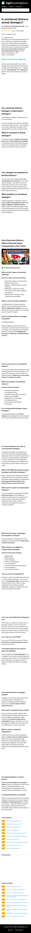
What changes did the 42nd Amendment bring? (16, 906)
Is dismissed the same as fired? (14, 824)
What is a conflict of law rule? (13, 886)
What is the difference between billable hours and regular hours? (17, 896)
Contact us (19, 6)
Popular (11, 6)
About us (10, 930)
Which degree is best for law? (13, 827)
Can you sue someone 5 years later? (15, 889)
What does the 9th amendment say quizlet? (17, 842)
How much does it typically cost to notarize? (17, 902)
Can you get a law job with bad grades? (16, 899)
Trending (4, 6)
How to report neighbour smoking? (15, 916)
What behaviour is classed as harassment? (17, 913)
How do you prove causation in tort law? (16, 833)
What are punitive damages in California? (16, 836)
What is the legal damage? (13, 848)
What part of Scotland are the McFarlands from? (17, 910)
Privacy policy (19, 930)
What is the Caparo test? (12, 839)
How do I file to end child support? (15, 892)
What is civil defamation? (12, 830)
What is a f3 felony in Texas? (13, 845)
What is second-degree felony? (14, 821)
